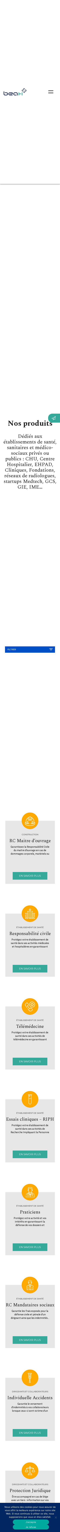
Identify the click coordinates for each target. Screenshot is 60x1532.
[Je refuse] (56, 1517)
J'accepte (31, 1522)
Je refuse (31, 1527)
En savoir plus (30, 875)
